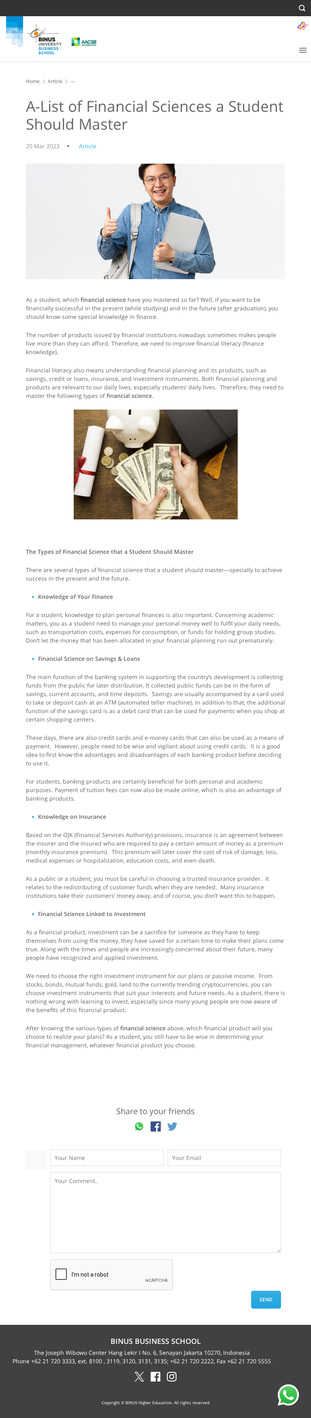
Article (55, 81)
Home (33, 81)
